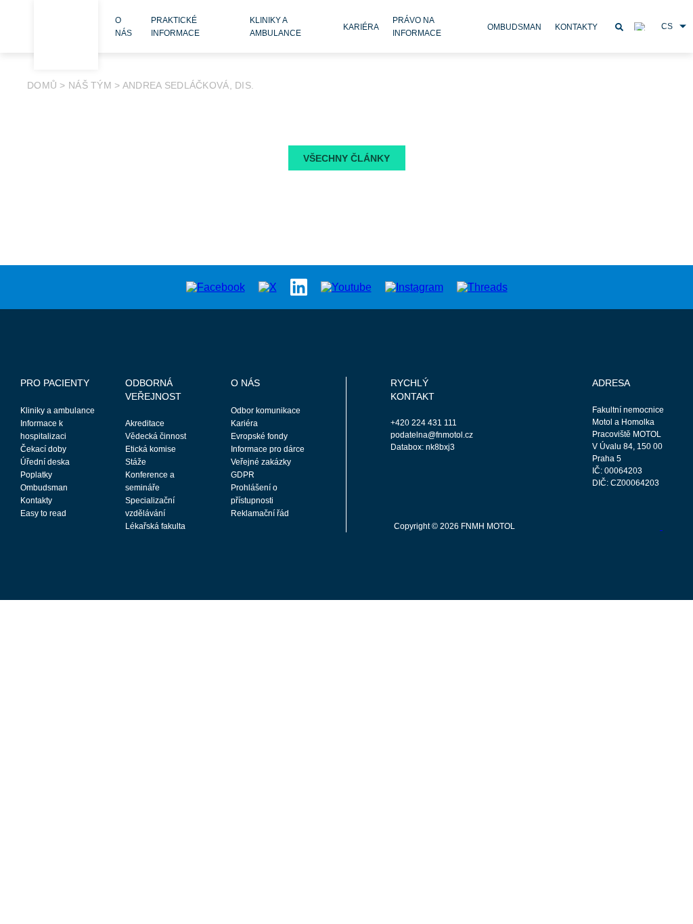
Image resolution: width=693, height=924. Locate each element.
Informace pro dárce (268, 449)
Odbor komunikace (265, 410)
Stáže (135, 462)
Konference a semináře (150, 481)
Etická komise (150, 449)
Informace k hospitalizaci (43, 430)
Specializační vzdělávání (150, 507)
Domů (42, 85)
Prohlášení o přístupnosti (254, 494)
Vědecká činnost (155, 436)
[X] (268, 286)
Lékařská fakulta (155, 526)
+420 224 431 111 (423, 423)
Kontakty (576, 27)
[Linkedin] (298, 286)
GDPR (242, 475)
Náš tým (90, 85)
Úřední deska (45, 462)
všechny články (346, 158)
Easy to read (43, 513)
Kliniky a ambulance (57, 410)
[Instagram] (414, 286)
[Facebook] (215, 286)
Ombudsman (514, 27)
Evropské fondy (259, 436)
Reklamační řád (260, 513)
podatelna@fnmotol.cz (430, 435)
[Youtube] (346, 286)
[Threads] (482, 286)
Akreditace (144, 423)
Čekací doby (43, 449)
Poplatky (36, 475)
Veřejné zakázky (261, 462)
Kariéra (361, 27)
